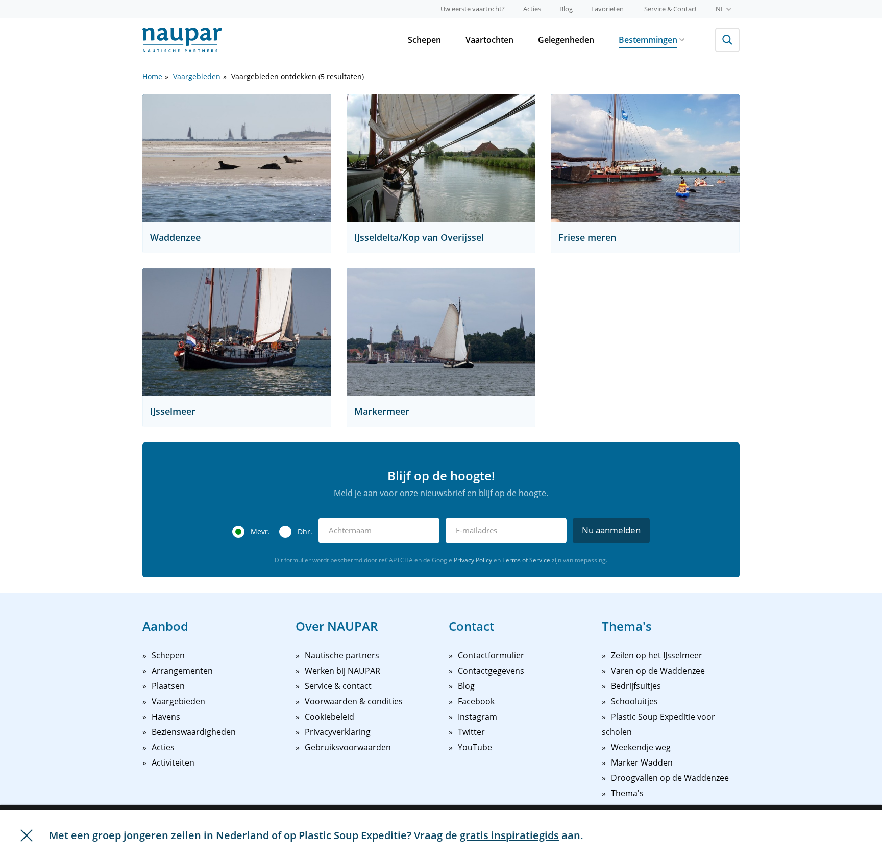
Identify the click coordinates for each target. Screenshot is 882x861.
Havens (166, 716)
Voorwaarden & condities (354, 701)
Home (152, 76)
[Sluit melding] (26, 835)
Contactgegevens (491, 670)
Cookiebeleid (329, 716)
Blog (566, 8)
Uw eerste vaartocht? (472, 8)
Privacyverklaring (338, 731)
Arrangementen (182, 670)
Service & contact (338, 686)
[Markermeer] (441, 332)
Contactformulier (491, 655)
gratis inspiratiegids (509, 835)
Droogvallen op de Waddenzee (670, 777)
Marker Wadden (642, 762)
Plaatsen (168, 686)
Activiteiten (173, 762)
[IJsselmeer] (236, 332)
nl (720, 8)
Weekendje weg (641, 747)
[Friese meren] (645, 158)
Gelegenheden (566, 39)
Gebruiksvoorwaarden (348, 747)
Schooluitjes (634, 701)
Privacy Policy (473, 560)
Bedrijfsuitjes (636, 686)
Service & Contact (670, 8)
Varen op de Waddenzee (658, 670)
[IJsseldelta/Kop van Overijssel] (441, 158)
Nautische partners (342, 655)
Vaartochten (489, 39)
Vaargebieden (196, 76)
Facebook (476, 701)
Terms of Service (526, 560)
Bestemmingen (648, 39)
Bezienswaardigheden (194, 731)
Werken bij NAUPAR (342, 670)
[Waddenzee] (236, 158)
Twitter (471, 731)
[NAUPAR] (182, 40)
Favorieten (607, 8)
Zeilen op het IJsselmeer (656, 655)
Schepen (424, 39)
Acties (532, 8)
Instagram (477, 716)
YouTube (475, 747)
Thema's (627, 793)
